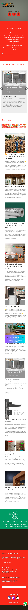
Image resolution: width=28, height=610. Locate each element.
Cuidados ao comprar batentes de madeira (15, 488)
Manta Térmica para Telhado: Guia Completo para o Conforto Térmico (15, 225)
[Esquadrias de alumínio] (15, 295)
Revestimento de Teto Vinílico (15, 186)
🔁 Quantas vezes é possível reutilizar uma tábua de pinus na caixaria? (15, 156)
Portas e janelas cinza (12, 379)
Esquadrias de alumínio (13, 306)
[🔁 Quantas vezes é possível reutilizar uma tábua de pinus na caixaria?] (15, 143)
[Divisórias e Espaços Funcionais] (15, 332)
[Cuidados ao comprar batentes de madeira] (15, 478)
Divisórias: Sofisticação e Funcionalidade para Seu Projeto (13, 266)
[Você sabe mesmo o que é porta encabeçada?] (15, 445)
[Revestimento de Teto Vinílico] (15, 179)
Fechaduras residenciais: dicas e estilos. (15, 420)
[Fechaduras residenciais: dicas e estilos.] (15, 408)
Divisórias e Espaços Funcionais (16, 344)
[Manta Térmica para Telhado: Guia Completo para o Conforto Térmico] (15, 212)
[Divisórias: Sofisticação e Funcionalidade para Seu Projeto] (15, 253)
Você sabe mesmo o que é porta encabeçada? (15, 453)
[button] (7, 54)
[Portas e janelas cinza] (14, 91)
